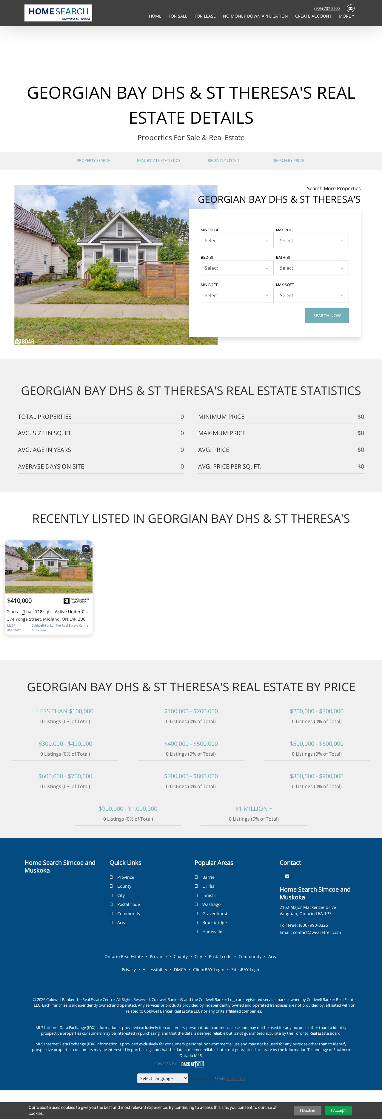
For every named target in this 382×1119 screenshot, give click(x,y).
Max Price (286, 229)
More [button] (345, 16)
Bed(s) (207, 257)
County (124, 886)
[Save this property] (86, 548)
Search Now (327, 315)
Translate (235, 1078)
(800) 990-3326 (313, 925)
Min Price (210, 229)
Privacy (129, 969)
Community (128, 913)
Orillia (208, 886)
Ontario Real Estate (123, 956)
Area (122, 922)
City (121, 895)
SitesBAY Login (246, 969)
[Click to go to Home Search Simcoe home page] (58, 12)
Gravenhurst (214, 913)
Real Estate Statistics (158, 160)
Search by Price (288, 160)
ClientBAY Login (208, 969)
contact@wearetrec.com (317, 932)
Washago (211, 904)
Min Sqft (209, 284)
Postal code (128, 904)
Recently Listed (223, 160)
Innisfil (209, 895)
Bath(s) (283, 257)
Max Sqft (285, 284)
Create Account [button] (314, 16)
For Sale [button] (179, 16)
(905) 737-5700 (327, 8)
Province (125, 877)
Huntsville (212, 931)
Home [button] (156, 16)
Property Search (94, 160)
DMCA (180, 969)
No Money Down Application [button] (256, 16)
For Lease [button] (206, 16)
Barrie (208, 877)
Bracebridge (214, 922)
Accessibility (155, 969)
